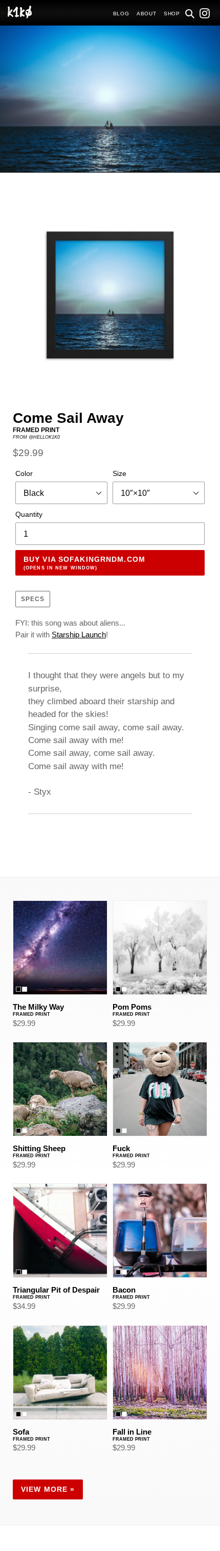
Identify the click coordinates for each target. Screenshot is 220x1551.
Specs (33, 599)
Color (24, 473)
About (147, 13)
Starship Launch (79, 634)
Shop (172, 13)
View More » (48, 1489)
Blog (121, 13)
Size (119, 473)
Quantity (28, 514)
